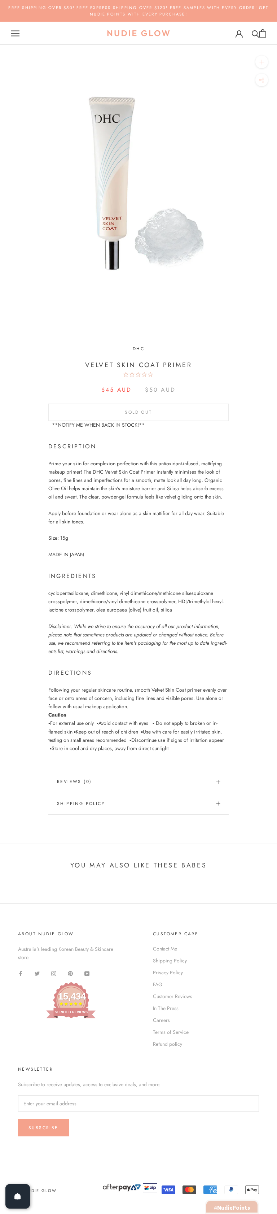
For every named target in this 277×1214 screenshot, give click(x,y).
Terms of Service (171, 1032)
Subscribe (43, 1127)
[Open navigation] (15, 33)
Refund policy (167, 1044)
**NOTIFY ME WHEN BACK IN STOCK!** (98, 424)
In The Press (166, 1008)
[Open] (17, 1196)
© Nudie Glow (37, 1190)
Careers (161, 1020)
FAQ (157, 984)
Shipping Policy (81, 803)
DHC (138, 348)
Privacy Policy (168, 972)
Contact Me (165, 948)
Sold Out (138, 412)
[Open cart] (262, 33)
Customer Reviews (172, 996)
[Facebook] (20, 973)
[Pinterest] (70, 973)
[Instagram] (53, 973)
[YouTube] (86, 973)
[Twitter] (37, 973)
